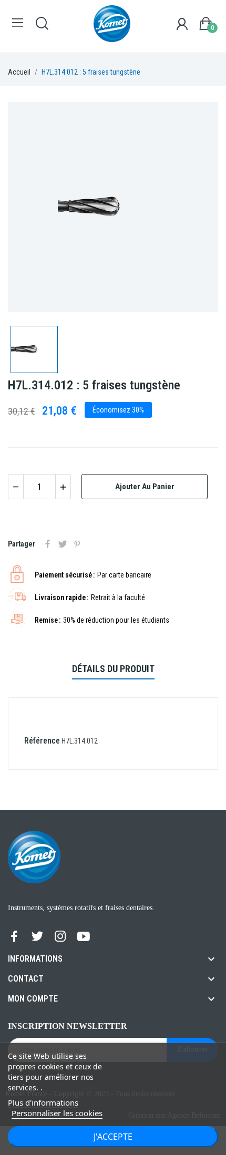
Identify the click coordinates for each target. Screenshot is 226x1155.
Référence (42, 741)
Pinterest (77, 544)
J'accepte (113, 1136)
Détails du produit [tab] (113, 668)
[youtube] (83, 937)
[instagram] (60, 937)
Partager (47, 544)
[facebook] (14, 937)
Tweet (62, 544)
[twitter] (37, 937)
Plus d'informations (43, 1102)
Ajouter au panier (144, 486)
